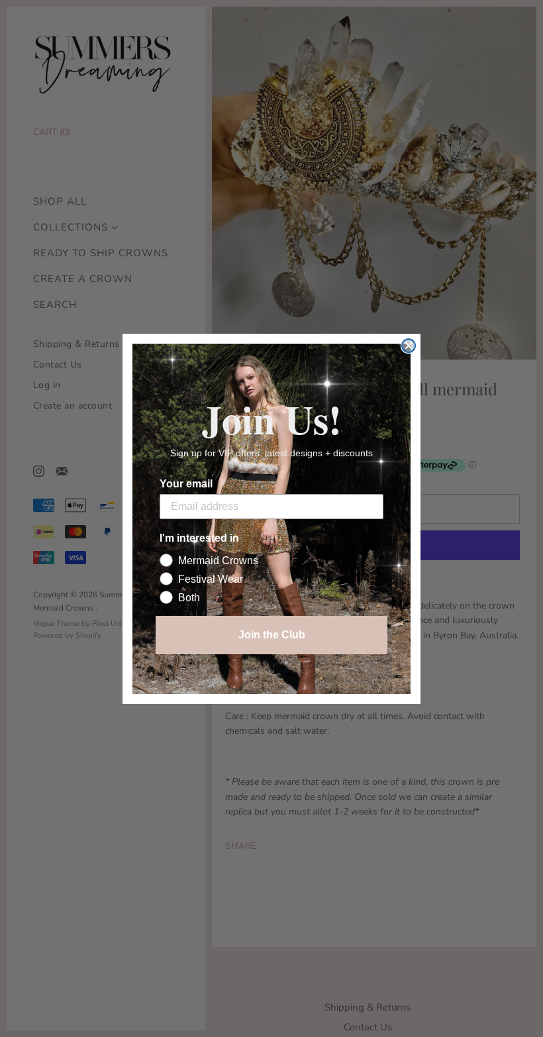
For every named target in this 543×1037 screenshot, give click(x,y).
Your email (186, 483)
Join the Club (271, 634)
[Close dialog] (408, 345)
